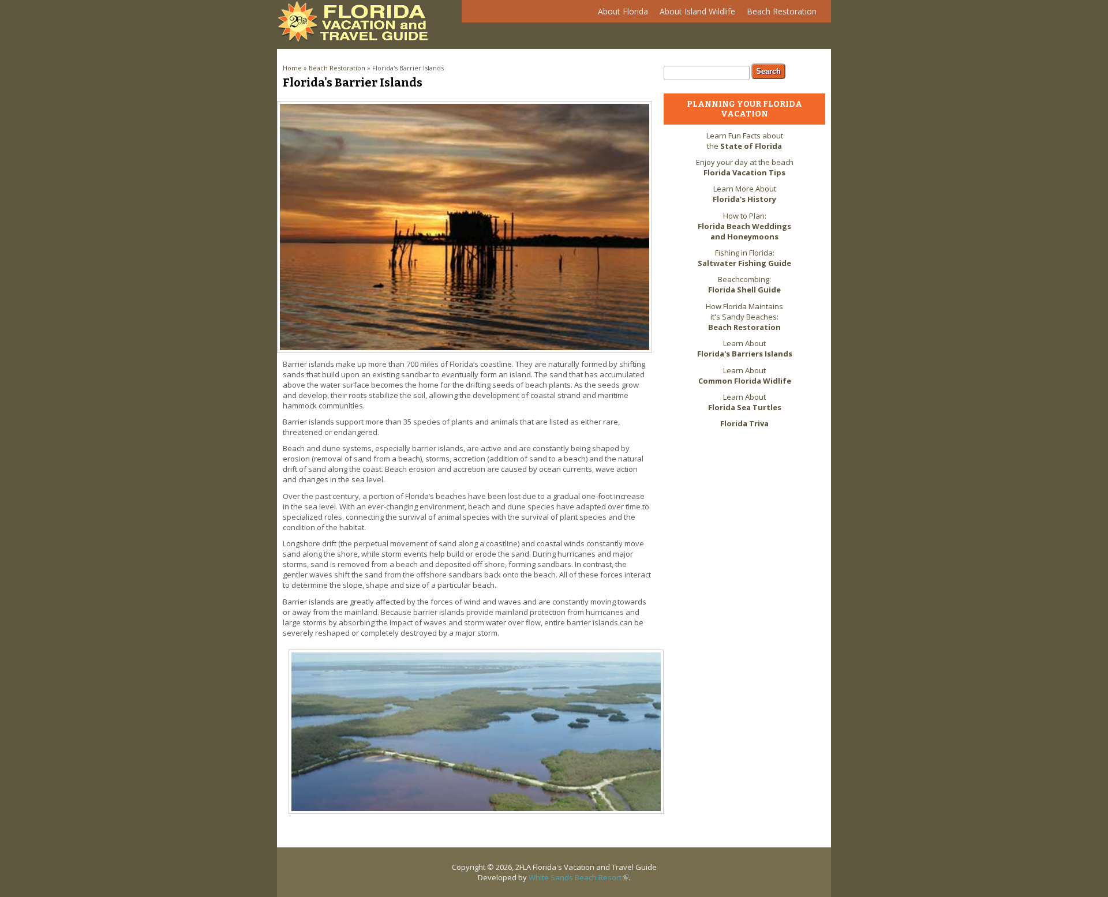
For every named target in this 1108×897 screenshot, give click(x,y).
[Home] (356, 40)
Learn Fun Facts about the (744, 140)
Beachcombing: (744, 284)
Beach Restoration (779, 14)
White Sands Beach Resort (578, 877)
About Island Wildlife (694, 14)
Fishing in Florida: (744, 257)
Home (292, 67)
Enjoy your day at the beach (744, 167)
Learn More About (744, 193)
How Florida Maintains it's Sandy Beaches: (744, 316)
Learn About (744, 348)
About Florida (620, 14)
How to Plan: (744, 226)
